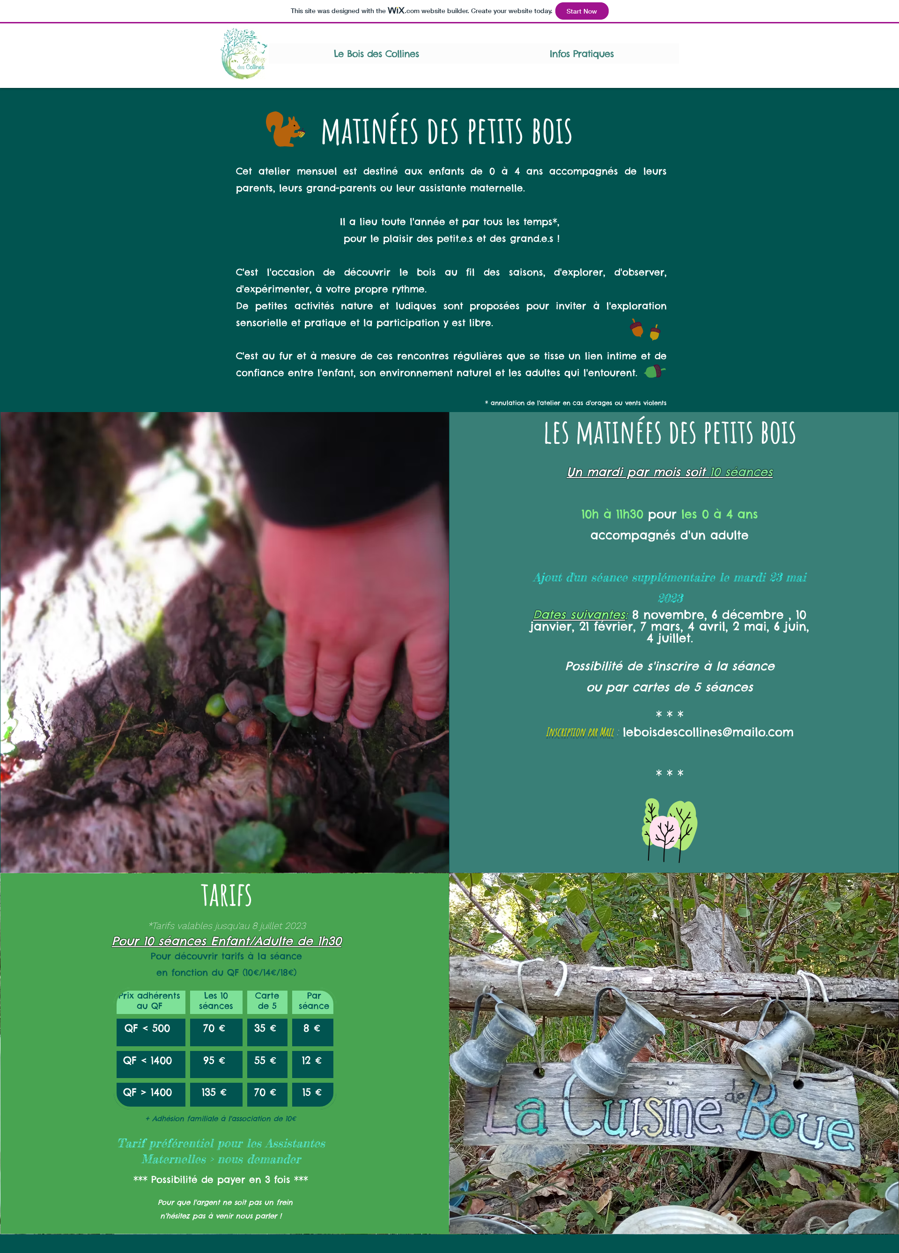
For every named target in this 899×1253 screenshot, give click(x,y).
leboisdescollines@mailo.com (708, 731)
